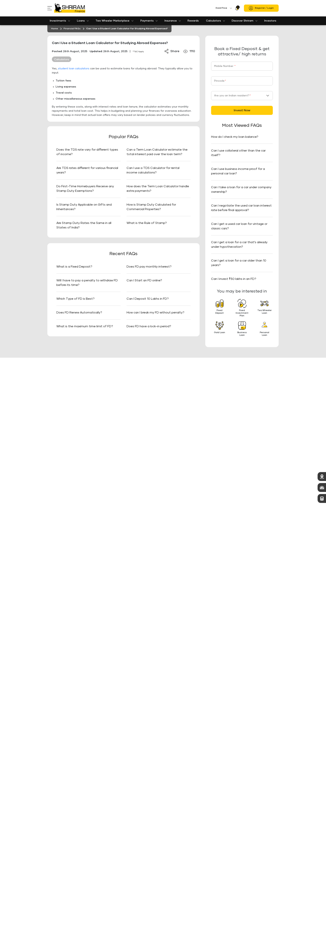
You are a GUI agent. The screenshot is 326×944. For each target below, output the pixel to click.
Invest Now (242, 110)
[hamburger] (50, 8)
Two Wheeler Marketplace (112, 20)
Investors (270, 20)
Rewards (193, 20)
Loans (81, 20)
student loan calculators (73, 68)
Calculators (213, 20)
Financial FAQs (72, 29)
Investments (58, 20)
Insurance (171, 20)
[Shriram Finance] (69, 8)
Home (54, 29)
